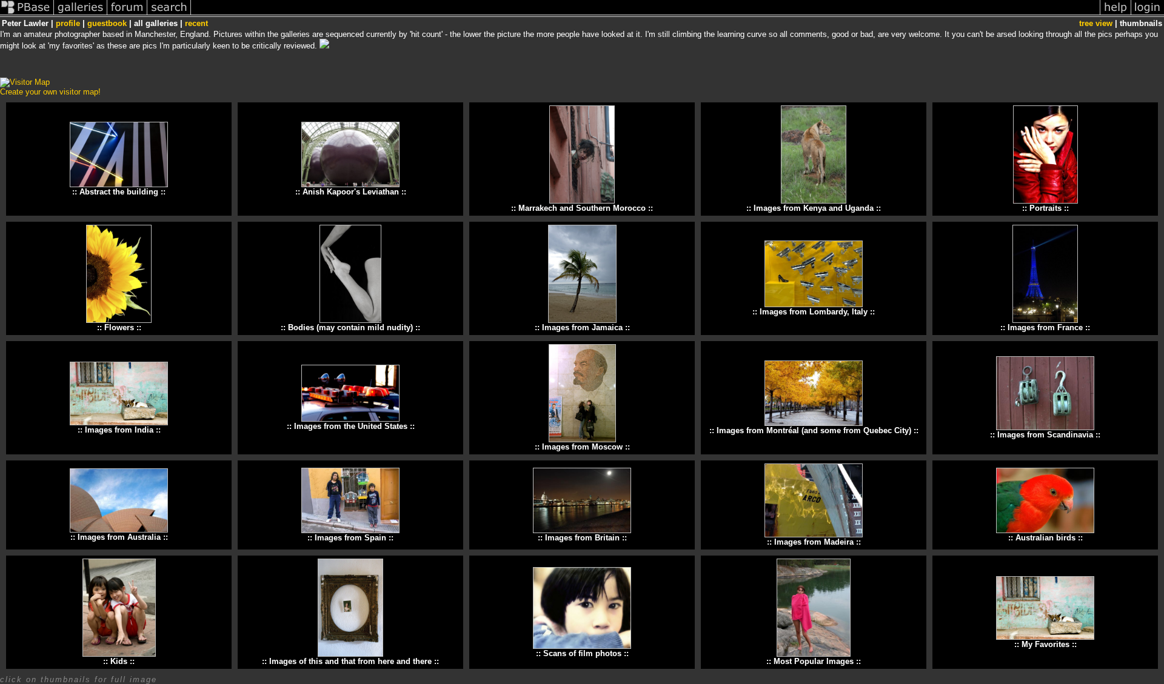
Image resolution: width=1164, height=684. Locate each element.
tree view (1095, 23)
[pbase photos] (27, 14)
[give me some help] (1115, 14)
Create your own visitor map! (50, 91)
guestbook (107, 23)
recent (196, 23)
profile (68, 23)
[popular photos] (645, 14)
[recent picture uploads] (80, 14)
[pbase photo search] (169, 14)
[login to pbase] (1147, 14)
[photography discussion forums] (127, 14)
